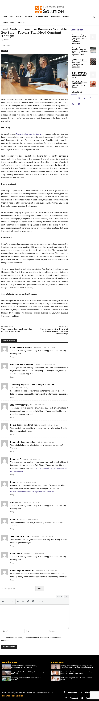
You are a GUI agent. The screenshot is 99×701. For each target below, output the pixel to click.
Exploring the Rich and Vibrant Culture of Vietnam (26, 678)
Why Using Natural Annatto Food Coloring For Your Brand (79, 84)
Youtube (89, 698)
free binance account (20, 536)
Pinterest (74, 698)
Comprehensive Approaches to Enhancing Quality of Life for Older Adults (76, 673)
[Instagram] (78, 98)
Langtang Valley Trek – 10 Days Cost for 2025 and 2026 (27, 673)
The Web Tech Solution (12, 696)
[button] (94, 17)
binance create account (21, 347)
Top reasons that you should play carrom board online (16, 330)
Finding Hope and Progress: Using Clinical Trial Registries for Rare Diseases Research (76, 666)
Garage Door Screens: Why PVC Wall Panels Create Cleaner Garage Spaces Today (80, 51)
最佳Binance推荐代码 (19, 404)
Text (66, 596)
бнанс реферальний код (22, 570)
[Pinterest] (90, 98)
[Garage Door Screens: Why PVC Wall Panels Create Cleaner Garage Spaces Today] (93, 50)
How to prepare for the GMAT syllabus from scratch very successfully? (54, 331)
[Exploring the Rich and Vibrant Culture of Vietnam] (6, 678)
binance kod (16, 553)
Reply (12, 357)
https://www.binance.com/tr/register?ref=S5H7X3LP (32, 491)
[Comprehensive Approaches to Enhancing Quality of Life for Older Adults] (55, 673)
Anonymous (15, 502)
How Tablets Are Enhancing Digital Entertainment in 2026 (79, 74)
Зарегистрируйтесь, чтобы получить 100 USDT (33, 384)
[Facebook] (73, 98)
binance (14, 482)
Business (4, 51)
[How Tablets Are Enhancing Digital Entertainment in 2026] (93, 75)
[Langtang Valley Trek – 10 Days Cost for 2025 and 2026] (6, 673)
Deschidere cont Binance (21, 364)
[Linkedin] (84, 98)
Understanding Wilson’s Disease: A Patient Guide (76, 678)
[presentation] (3, 601)
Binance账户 (15, 459)
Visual (59, 596)
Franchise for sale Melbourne (29, 134)
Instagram (72, 692)
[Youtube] (78, 104)
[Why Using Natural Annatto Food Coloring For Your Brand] (93, 84)
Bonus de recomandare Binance (25, 425)
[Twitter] (73, 104)
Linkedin (88, 692)
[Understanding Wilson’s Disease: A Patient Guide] (55, 678)
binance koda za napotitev (22, 442)
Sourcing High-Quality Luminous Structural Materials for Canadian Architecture (79, 63)
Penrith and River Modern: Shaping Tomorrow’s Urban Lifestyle (24, 666)
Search (40, 589)
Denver (6, 40)
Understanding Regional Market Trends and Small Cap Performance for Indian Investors (79, 39)
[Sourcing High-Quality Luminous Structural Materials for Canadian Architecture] (93, 61)
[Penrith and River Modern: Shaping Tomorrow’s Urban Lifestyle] (6, 666)
